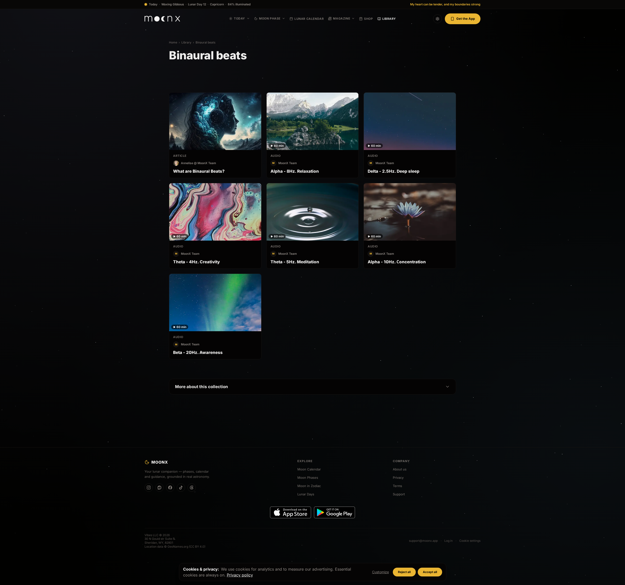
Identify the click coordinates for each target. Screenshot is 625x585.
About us (399, 469)
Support (399, 494)
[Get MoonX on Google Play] (334, 512)
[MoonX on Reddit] (159, 487)
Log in (448, 540)
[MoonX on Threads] (192, 487)
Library (389, 19)
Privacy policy (240, 575)
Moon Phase (270, 18)
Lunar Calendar (309, 19)
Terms (397, 486)
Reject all (404, 572)
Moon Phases (307, 477)
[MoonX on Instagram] (149, 487)
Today (239, 18)
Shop (368, 19)
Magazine (341, 18)
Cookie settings (469, 540)
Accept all (430, 572)
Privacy (398, 477)
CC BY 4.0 (197, 546)
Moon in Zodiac (309, 486)
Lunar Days (305, 494)
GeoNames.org (177, 546)
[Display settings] (437, 18)
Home (173, 42)
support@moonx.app (423, 540)
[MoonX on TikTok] (181, 487)
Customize (380, 572)
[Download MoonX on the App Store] (290, 512)
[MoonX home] (162, 18)
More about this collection (201, 386)
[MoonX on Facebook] (170, 487)
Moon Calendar (309, 469)
